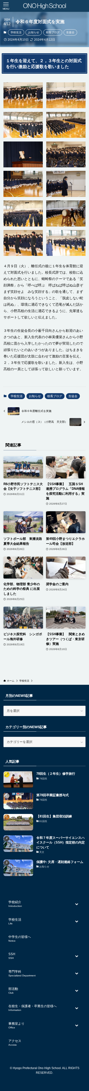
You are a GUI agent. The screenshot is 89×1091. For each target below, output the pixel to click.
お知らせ (33, 32)
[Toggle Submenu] (77, 904)
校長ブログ (53, 32)
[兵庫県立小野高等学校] (44, 6)
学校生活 (16, 32)
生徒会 (70, 32)
